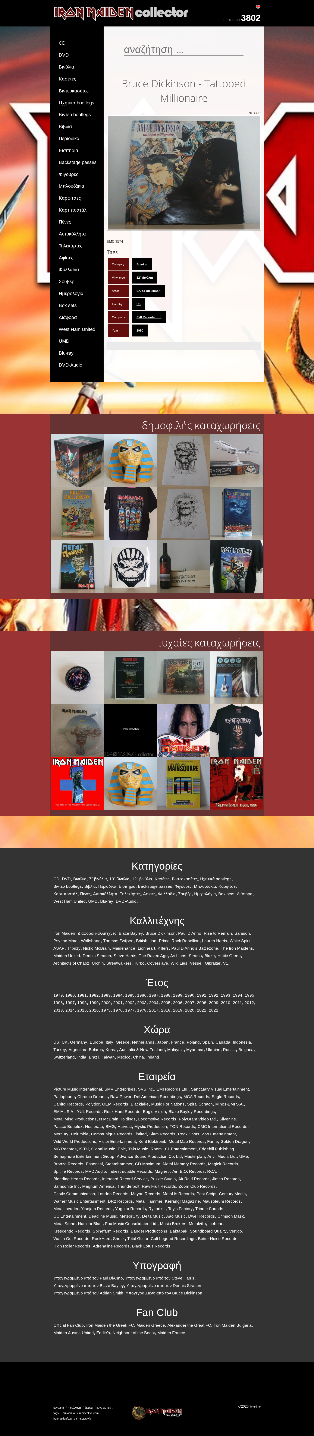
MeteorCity (129, 1216)
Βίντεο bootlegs (75, 114)
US (56, 1042)
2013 (58, 1010)
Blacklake (140, 1104)
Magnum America (98, 1186)
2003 (142, 1002)
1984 (118, 995)
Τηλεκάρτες (70, 246)
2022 (213, 1010)
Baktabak (178, 1231)
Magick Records (223, 1164)
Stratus (195, 955)
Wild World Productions (74, 1141)
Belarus (96, 1049)
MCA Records (196, 1096)
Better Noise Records (217, 1238)
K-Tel (84, 1149)
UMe (243, 1156)
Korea (111, 1049)
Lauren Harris (214, 941)
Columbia (79, 1134)
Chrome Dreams (92, 1096)
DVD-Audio (70, 365)
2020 (189, 1010)
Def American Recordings (157, 1096)
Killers (163, 948)
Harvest (124, 1126)
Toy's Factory (180, 1208)
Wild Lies (179, 963)
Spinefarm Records (110, 1231)
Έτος (157, 982)
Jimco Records (226, 1179)
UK (138, 304)
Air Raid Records (194, 1179)
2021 (201, 1010)
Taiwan (108, 1057)
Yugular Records (130, 1208)
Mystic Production (150, 1126)
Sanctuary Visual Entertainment (220, 1089)
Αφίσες (66, 257)
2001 (118, 1002)
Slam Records (162, 1134)
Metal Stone (64, 1223)
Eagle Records (225, 1096)
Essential (94, 1164)
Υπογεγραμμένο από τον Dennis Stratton (163, 1285)
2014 (70, 1010)
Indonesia (242, 1042)
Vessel (196, 963)
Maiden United (66, 955)
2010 (225, 1002)
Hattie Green (229, 955)
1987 (153, 995)
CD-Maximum (147, 1164)
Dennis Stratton (97, 955)
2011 (237, 1002)
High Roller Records (71, 1246)
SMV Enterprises (119, 1089)
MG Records (65, 1149)
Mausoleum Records (221, 1201)
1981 (82, 995)
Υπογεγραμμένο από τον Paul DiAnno (88, 1278)
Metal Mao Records (187, 1141)
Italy (109, 1042)
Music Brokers (173, 1223)
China (138, 1057)
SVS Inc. (146, 1089)
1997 (70, 1002)
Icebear (215, 1223)
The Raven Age (153, 955)
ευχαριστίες (104, 1407)
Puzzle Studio (163, 1179)
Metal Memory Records (184, 1164)
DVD (64, 55)
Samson (242, 933)
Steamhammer (118, 1164)
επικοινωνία (83, 1418)
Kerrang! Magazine (182, 1201)
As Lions (178, 955)
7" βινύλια (98, 879)
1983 (106, 995)
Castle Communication (74, 1194)
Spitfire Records (68, 1171)
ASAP (59, 948)
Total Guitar (137, 1238)
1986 (142, 995)
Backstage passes (78, 162)
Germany (78, 1042)
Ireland (153, 1057)
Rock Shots (188, 1134)
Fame (212, 1141)
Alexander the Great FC (189, 1325)
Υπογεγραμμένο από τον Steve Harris (159, 1278)
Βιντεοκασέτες (74, 91)
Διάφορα (68, 317)
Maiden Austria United (73, 1333)
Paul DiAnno (189, 933)
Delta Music (153, 1216)
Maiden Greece (150, 1325)
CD (62, 43)
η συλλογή (74, 1407)
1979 (58, 995)
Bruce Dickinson (148, 290)
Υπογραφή (157, 1265)
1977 (130, 1010)
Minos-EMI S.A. (229, 1104)
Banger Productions (149, 1231)
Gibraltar (212, 963)
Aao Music (176, 1216)
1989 (177, 995)
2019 (177, 1010)
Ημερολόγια (71, 293)
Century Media (232, 1194)
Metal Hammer (148, 1201)
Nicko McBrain (96, 948)
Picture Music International (77, 1089)
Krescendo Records (71, 1231)
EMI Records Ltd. (148, 317)
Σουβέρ (67, 281)
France (177, 1042)
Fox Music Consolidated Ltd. (131, 1223)
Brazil (94, 1057)
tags (56, 1413)
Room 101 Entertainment (174, 1149)
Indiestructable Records (130, 1171)
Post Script (206, 1194)
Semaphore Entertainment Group (83, 1156)
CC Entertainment (69, 1216)
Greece (122, 1042)
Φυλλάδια (69, 269)
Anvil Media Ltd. (222, 1156)
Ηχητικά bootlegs (76, 102)
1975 (106, 1010)
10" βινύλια (119, 879)
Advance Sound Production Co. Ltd (149, 1156)
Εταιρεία (157, 1076)
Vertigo (235, 1231)
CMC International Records (222, 1126)
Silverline (227, 1119)
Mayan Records (145, 1194)
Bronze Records (68, 1164)
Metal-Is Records (178, 1194)
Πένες (65, 222)
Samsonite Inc (66, 1186)
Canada (223, 1042)
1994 (237, 995)
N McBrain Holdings (117, 1119)
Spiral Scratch (200, 1104)
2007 (189, 1002)
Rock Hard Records (122, 1111)
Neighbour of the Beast (134, 1333)
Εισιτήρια (68, 150)
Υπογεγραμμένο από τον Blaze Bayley (88, 1285)
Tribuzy (74, 948)
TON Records (182, 1126)
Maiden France (171, 1333)
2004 (153, 1002)
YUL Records (89, 1111)
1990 (139, 330)
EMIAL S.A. (63, 1111)
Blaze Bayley (131, 933)
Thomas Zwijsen (118, 941)
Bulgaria (246, 1049)
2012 (249, 1002)
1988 (165, 995)
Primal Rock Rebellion (179, 941)
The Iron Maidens (237, 948)
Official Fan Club (68, 1325)
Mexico (124, 1057)
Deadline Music (103, 1216)
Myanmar (195, 1049)
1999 (94, 1002)
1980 (70, 995)
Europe (96, 1042)
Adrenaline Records (111, 1246)
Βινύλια (66, 67)
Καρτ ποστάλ (73, 210)
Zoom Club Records (197, 1186)
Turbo (139, 963)
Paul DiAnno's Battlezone (194, 948)
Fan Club (157, 1312)
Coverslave (157, 963)
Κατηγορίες (157, 866)
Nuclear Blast (90, 1223)
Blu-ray (66, 353)
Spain (207, 1042)
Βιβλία (65, 126)
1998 (82, 1002)
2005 (165, 1002)
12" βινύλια (144, 277)
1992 (213, 995)
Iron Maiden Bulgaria (233, 1325)
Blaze (209, 955)
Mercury (60, 1134)
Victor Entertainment (117, 1141)
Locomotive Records (157, 1119)
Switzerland (64, 1057)
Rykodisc (157, 1208)
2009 (213, 1002)
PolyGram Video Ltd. (198, 1119)
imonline (255, 1406)
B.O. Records (192, 1171)
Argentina (77, 1049)
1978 (142, 1010)
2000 (106, 1002)
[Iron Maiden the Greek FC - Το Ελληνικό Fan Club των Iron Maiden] (157, 1412)
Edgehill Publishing (216, 1149)
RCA (211, 1171)
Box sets (68, 305)
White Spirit (240, 941)
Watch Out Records (71, 1238)
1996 (58, 1002)
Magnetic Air (166, 1171)
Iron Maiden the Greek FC (110, 1325)
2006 (177, 1002)
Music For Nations (168, 1104)
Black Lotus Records (151, 1246)
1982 (94, 995)
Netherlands (143, 1042)
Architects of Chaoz (71, 963)
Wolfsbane (91, 941)
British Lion (146, 941)
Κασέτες (67, 79)
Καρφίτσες (70, 198)
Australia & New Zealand (142, 1049)
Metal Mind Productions (75, 1119)
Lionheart (146, 948)
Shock (119, 1238)
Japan (163, 1042)
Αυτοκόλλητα (72, 234)
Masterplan (194, 1156)
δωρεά (89, 1407)
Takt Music (138, 1149)
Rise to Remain (218, 933)
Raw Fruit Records (159, 1186)
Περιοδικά (69, 138)
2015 (82, 1010)
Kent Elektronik (152, 1141)
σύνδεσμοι (69, 1413)
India (81, 1057)
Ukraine (213, 1049)
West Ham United (77, 329)
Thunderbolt (128, 1186)
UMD (64, 341)
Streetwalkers (118, 963)
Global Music (103, 1149)
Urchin (98, 963)
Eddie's (103, 1333)
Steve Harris (125, 955)
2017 (153, 1010)
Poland (193, 1042)
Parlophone (64, 1096)
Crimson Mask (230, 1216)
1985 (130, 995)
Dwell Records (201, 1216)
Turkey (59, 1049)
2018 (165, 1010)
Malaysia (175, 1049)
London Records (113, 1194)
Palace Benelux (67, 1126)
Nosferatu (94, 1126)
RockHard (101, 1238)
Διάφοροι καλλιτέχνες (97, 933)
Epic (122, 1149)
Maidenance (123, 948)
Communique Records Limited (119, 1134)
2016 (94, 1010)
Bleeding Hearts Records (76, 1179)
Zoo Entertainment (219, 1134)
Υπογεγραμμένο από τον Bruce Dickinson (164, 1293)
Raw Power (120, 1096)
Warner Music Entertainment (79, 1201)
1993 (225, 995)
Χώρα (157, 1029)
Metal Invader (65, 1208)
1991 (201, 995)
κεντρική (58, 1407)
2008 (201, 1002)
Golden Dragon (234, 1141)
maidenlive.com (89, 1413)
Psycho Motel (65, 941)
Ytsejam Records (97, 1208)
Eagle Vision (154, 1111)
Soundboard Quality (208, 1231)
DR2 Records (120, 1201)
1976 (118, 1010)
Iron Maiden (64, 933)
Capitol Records (68, 1104)
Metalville (197, 1223)
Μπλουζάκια (71, 186)
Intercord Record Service (125, 1179)
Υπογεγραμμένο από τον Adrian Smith (88, 1293)
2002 (130, 1002)
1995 (249, 995)
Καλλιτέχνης (157, 920)
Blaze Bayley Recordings (192, 1111)
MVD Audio (95, 1171)
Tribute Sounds (209, 1208)
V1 (225, 963)
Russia (229, 1049)
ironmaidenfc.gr (62, 1418)
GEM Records (115, 1104)
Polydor (92, 1104)
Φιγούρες (68, 174)
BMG (110, 1126)
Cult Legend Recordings (173, 1238)
